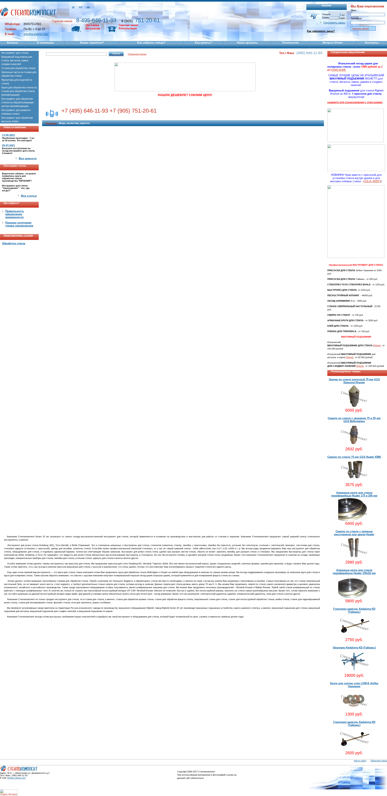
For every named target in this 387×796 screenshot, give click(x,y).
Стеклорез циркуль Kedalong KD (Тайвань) (354, 610)
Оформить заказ (334, 22)
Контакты (372, 42)
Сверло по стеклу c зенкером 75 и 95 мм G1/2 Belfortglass (354, 420)
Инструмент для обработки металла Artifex (17, 119)
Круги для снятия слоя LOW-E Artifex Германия (354, 685)
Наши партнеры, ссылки (18, 235)
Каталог (12, 42)
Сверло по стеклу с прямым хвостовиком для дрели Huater (354, 533)
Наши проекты (247, 42)
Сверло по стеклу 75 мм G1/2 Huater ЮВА (354, 456)
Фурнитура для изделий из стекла (16, 81)
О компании (45, 42)
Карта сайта (360, 760)
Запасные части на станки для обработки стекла (18, 74)
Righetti (377, 345)
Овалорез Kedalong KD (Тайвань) (354, 647)
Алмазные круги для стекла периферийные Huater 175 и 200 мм (354, 494)
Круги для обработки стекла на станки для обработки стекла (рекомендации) (19, 91)
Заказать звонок (360, 28)
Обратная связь (378, 760)
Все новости (28, 158)
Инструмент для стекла (14, 52)
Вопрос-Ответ (333, 42)
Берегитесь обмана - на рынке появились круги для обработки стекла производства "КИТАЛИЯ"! (19, 177)
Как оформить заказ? (321, 31)
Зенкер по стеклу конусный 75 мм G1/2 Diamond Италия (354, 381)
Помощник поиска (137, 54)
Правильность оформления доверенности (14, 214)
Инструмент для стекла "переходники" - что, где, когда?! (16, 188)
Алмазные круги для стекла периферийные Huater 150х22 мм (354, 572)
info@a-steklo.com (36, 34)
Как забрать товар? (151, 42)
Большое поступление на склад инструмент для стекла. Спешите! (18, 150)
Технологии (290, 42)
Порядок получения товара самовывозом (19, 224)
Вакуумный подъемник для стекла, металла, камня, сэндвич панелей (16, 60)
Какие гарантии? (92, 42)
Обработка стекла (13, 243)
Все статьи (29, 195)
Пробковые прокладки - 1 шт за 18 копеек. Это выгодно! (18, 139)
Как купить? (203, 42)
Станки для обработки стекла (18, 68)
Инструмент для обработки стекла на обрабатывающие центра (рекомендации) (17, 102)
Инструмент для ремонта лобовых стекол (16, 112)
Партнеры (51, 123)
